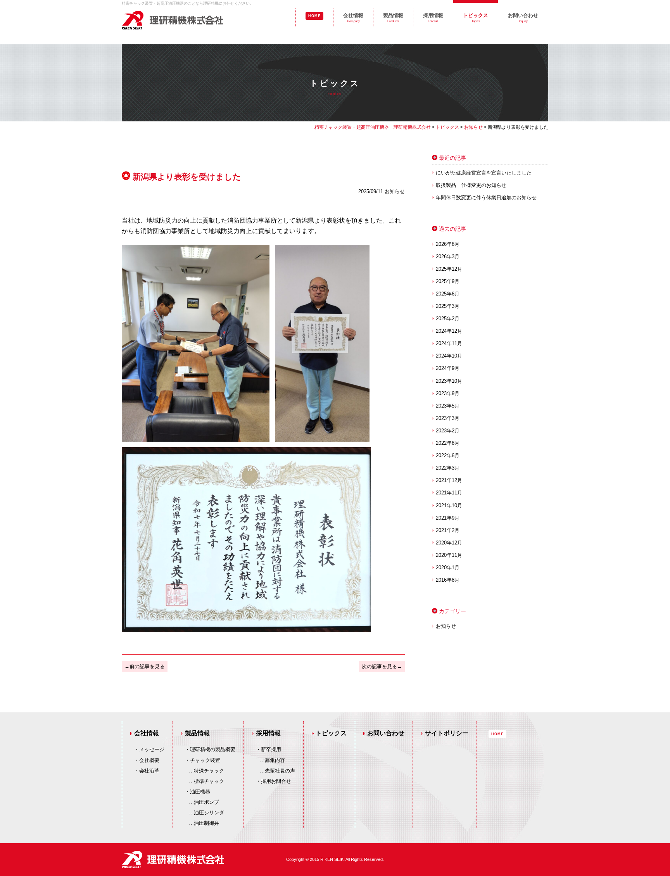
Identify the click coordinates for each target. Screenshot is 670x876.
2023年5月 (447, 406)
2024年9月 (447, 368)
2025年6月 (447, 294)
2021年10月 (449, 505)
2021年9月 (447, 518)
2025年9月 (447, 281)
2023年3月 (447, 418)
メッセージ (151, 749)
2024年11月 (449, 343)
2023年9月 (447, 393)
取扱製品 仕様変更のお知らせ (471, 185)
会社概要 (149, 760)
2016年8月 (447, 580)
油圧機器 (200, 792)
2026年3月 (447, 256)
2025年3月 (447, 306)
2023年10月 (449, 381)
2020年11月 (449, 555)
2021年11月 (449, 493)
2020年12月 (449, 543)
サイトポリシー (446, 733)
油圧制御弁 (206, 823)
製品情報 (393, 17)
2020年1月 (447, 567)
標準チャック (209, 781)
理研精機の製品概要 (212, 749)
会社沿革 (149, 771)
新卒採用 (271, 749)
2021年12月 (449, 480)
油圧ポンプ (206, 802)
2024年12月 (449, 331)
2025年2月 (447, 318)
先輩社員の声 (280, 771)
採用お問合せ (276, 781)
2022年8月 (447, 443)
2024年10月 (449, 356)
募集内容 (275, 760)
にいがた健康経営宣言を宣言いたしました (484, 173)
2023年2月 (447, 431)
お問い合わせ (523, 17)
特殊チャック (209, 771)
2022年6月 (447, 455)
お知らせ (446, 626)
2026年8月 (447, 244)
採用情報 (433, 17)
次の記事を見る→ (382, 666)
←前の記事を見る (144, 666)
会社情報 (353, 17)
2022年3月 (447, 468)
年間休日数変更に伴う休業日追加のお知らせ (486, 197)
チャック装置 (205, 760)
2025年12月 (449, 269)
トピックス (475, 17)
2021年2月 (447, 530)
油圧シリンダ (209, 813)
